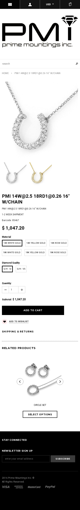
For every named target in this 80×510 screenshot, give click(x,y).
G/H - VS (21, 269)
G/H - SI (7, 269)
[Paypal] (50, 486)
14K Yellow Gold (35, 243)
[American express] (19, 486)
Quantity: (6, 283)
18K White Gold (11, 252)
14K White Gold (12, 243)
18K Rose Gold (58, 252)
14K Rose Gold (59, 243)
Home (5, 73)
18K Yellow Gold (35, 252)
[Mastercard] (34, 486)
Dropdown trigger (30, 4)
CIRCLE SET (40, 405)
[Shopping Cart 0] (70, 4)
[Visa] (6, 486)
